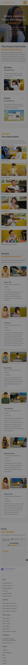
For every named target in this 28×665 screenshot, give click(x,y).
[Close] (26, 309)
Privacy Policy (17, 356)
